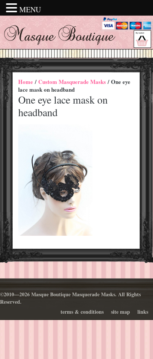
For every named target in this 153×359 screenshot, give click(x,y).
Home (25, 82)
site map (120, 312)
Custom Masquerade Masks (72, 82)
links (142, 312)
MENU (30, 9)
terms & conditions (82, 312)
